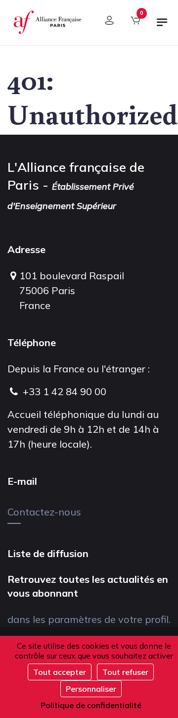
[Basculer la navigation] (162, 26)
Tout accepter (59, 672)
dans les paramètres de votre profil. (89, 619)
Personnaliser (91, 689)
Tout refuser (125, 672)
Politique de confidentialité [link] (91, 705)
